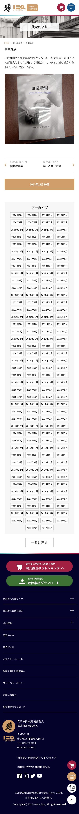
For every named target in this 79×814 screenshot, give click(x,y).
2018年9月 (62, 382)
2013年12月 (17, 491)
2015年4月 (16, 462)
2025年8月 (16, 236)
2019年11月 (32, 360)
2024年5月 (62, 258)
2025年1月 (62, 244)
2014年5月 (62, 476)
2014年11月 (32, 469)
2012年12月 (17, 513)
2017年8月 (16, 411)
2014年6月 (47, 476)
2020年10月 (47, 338)
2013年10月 (47, 491)
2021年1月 (62, 331)
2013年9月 (62, 491)
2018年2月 (47, 396)
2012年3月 (47, 527)
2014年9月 (62, 469)
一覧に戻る (39, 542)
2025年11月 (32, 229)
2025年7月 (31, 236)
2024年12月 (17, 251)
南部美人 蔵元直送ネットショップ (36, 757)
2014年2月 (47, 484)
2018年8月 (16, 389)
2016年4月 (16, 440)
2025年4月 (16, 244)
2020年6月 (47, 345)
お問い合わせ (9, 694)
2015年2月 (47, 462)
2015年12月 (17, 447)
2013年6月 (47, 498)
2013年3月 (31, 505)
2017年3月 (31, 418)
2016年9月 (62, 425)
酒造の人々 (8, 635)
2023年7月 (31, 280)
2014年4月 (16, 484)
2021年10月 (47, 316)
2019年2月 (47, 374)
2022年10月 (47, 295)
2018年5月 (62, 389)
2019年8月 (16, 367)
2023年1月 (62, 287)
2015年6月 (47, 454)
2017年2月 (47, 418)
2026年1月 (62, 222)
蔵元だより (8, 647)
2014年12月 (17, 469)
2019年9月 (62, 360)
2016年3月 (31, 440)
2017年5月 (62, 411)
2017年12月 (17, 404)
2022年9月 (62, 295)
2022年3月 (31, 309)
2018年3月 (31, 396)
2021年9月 (62, 316)
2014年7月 (31, 476)
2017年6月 (47, 411)
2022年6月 (47, 302)
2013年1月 (62, 505)
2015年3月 (31, 462)
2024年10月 (47, 251)
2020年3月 (31, 353)
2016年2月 (47, 440)
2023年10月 (47, 273)
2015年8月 (16, 454)
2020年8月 (16, 345)
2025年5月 (62, 236)
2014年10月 (47, 469)
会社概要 (7, 623)
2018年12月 (17, 382)
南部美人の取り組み (13, 610)
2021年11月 (32, 316)
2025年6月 (47, 236)
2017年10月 (47, 404)
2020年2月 (47, 353)
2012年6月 (47, 520)
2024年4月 (16, 265)
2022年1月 (62, 309)
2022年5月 (62, 302)
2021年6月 (47, 324)
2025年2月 (47, 244)
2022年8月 (16, 302)
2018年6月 (47, 389)
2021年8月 (16, 324)
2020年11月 (32, 338)
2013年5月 (62, 498)
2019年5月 (62, 367)
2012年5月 (62, 520)
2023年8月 (16, 280)
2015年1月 (62, 462)
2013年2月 (47, 505)
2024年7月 (31, 258)
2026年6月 (47, 215)
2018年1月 (62, 396)
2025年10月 (47, 229)
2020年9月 (62, 338)
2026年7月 (31, 215)
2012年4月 (31, 527)
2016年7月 (31, 433)
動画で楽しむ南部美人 (14, 670)
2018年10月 (47, 382)
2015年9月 (62, 447)
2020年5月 (62, 345)
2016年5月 (62, 433)
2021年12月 (17, 316)
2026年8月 (16, 215)
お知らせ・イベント (13, 659)
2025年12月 (17, 229)
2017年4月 (16, 418)
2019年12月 (17, 360)
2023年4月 (16, 287)
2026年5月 (62, 215)
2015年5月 (62, 454)
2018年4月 (16, 396)
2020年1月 (62, 353)
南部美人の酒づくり (13, 598)
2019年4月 (16, 374)
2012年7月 (31, 520)
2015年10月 (47, 447)
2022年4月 (16, 309)
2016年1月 (62, 440)
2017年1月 (62, 418)
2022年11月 (32, 295)
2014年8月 (16, 476)
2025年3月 (31, 244)
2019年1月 (62, 374)
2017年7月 (31, 411)
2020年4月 (16, 353)
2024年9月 (62, 251)
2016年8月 (16, 433)
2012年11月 (32, 513)
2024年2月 (47, 265)
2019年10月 (47, 360)
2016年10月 (47, 425)
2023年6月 (47, 280)
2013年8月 (16, 498)
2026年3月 (31, 222)
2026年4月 (16, 222)
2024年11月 (32, 251)
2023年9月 (62, 273)
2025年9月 (62, 229)
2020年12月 (17, 338)
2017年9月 (62, 404)
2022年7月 (31, 302)
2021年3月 (31, 331)
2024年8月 (16, 258)
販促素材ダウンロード (14, 706)
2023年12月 (17, 273)
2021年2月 (47, 331)
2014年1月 (62, 484)
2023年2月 (47, 287)
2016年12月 (17, 425)
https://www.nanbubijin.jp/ (33, 766)
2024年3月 (31, 265)
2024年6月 (47, 258)
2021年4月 (16, 331)
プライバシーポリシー (14, 682)
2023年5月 (62, 280)
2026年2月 (47, 222)
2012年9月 (62, 513)
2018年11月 (32, 382)
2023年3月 (31, 287)
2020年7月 (31, 345)
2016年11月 (32, 425)
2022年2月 (47, 309)
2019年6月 (47, 367)
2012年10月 (47, 513)
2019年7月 (31, 367)
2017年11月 (32, 404)
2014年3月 (31, 484)
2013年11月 (32, 491)
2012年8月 (16, 520)
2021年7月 (31, 324)
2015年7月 (31, 454)
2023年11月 (32, 273)
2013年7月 (31, 498)
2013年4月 (16, 505)
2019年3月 (31, 374)
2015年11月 (32, 447)
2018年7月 (31, 389)
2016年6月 (47, 433)
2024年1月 (62, 265)
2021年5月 (62, 324)
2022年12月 (17, 295)
